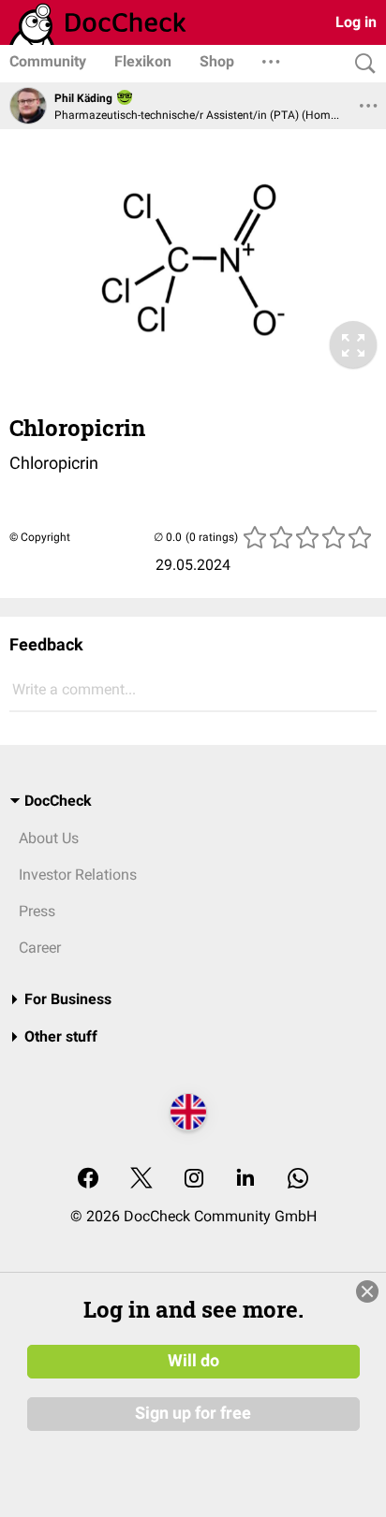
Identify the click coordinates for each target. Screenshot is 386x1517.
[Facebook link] (88, 1180)
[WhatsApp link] (298, 1180)
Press (37, 911)
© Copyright (39, 537)
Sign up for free (193, 1413)
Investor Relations (78, 874)
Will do (193, 1360)
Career (40, 947)
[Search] (361, 64)
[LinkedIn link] (245, 1180)
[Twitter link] (141, 1180)
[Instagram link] (194, 1180)
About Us (49, 838)
